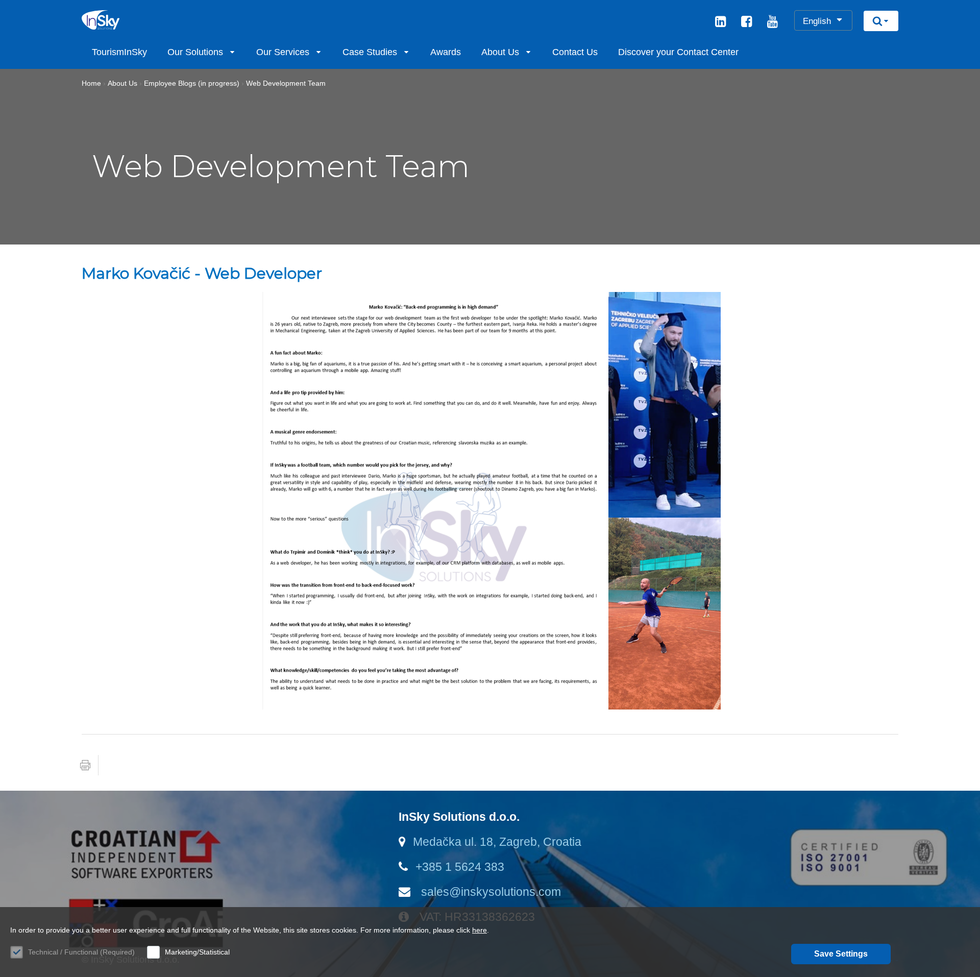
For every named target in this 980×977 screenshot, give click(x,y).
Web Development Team (286, 83)
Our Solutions (195, 52)
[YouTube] (772, 23)
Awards (445, 52)
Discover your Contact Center (678, 52)
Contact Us (575, 52)
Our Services (282, 52)
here (479, 930)
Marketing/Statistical (197, 952)
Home (91, 83)
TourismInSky (119, 52)
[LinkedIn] (720, 23)
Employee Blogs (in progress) (191, 83)
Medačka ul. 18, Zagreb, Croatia (497, 841)
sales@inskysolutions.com (489, 891)
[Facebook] (746, 23)
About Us (500, 52)
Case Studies (369, 52)
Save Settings (841, 953)
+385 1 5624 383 (459, 866)
